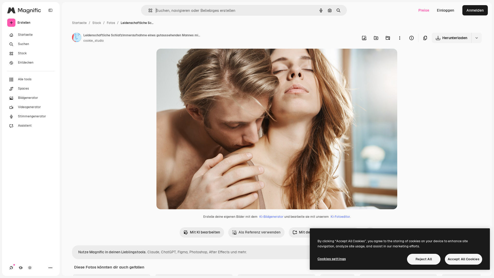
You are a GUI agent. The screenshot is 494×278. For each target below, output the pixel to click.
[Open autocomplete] (148, 10)
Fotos (111, 23)
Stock (96, 23)
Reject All (424, 259)
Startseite (79, 23)
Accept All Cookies (463, 259)
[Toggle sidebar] (50, 10)
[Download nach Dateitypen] (476, 38)
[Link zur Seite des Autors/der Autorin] (76, 38)
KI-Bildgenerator (271, 217)
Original (189, 58)
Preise (423, 10)
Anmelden (475, 10)
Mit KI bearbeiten (205, 232)
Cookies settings (331, 259)
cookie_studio (93, 41)
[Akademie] (20, 268)
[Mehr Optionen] (399, 38)
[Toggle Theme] (30, 268)
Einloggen (445, 10)
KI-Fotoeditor (340, 217)
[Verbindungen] (11, 268)
